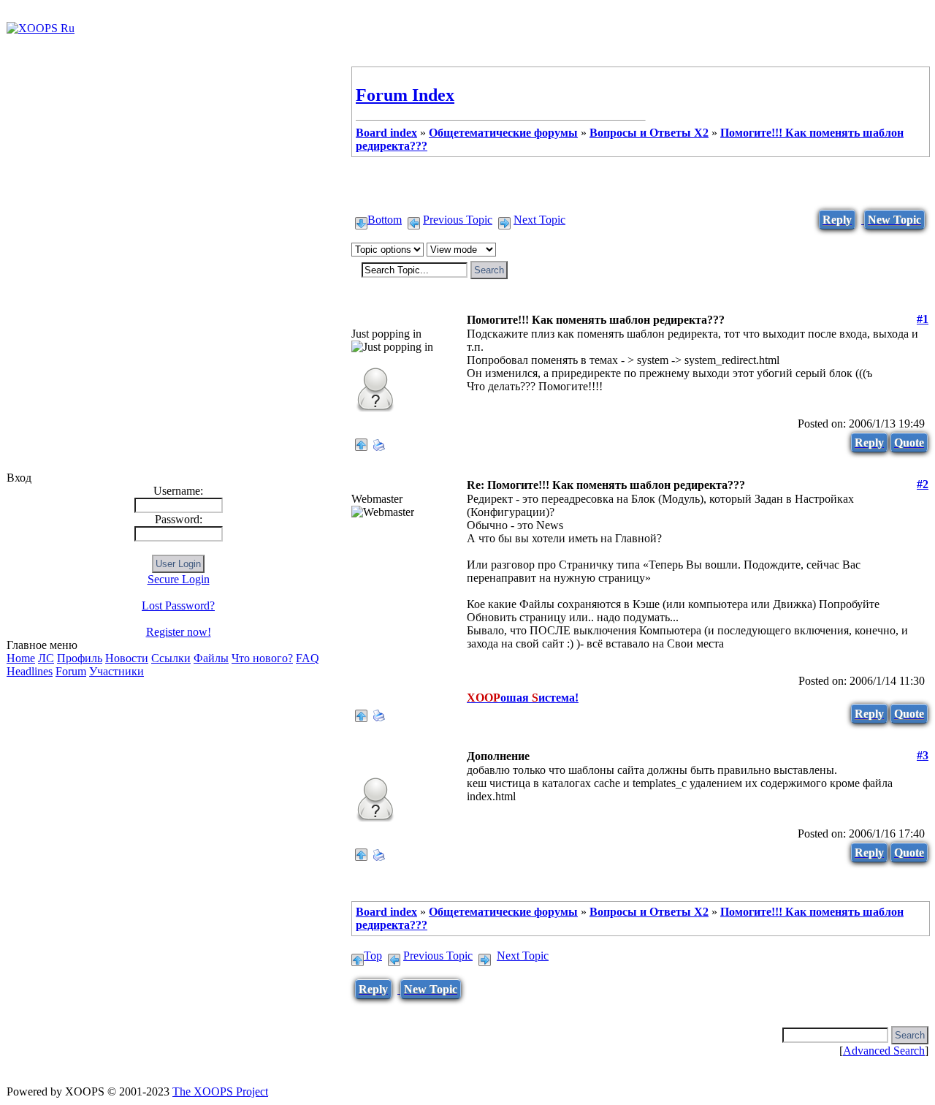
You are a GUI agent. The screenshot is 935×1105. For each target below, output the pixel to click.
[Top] (361, 441)
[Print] (379, 441)
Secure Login (179, 579)
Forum (71, 671)
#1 (922, 319)
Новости (126, 658)
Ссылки (171, 658)
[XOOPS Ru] (41, 28)
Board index (386, 132)
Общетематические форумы (503, 132)
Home (21, 658)
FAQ (307, 658)
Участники (116, 671)
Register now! (178, 632)
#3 (922, 755)
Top (373, 955)
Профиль (79, 658)
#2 (922, 484)
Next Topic (539, 219)
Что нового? (262, 658)
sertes (365, 756)
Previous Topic (457, 219)
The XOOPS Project (220, 1091)
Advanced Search (884, 1050)
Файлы (211, 658)
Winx (364, 320)
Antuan (370, 485)
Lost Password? (178, 605)
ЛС (46, 658)
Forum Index (405, 95)
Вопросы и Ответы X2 (649, 132)
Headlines (30, 671)
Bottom (384, 219)
